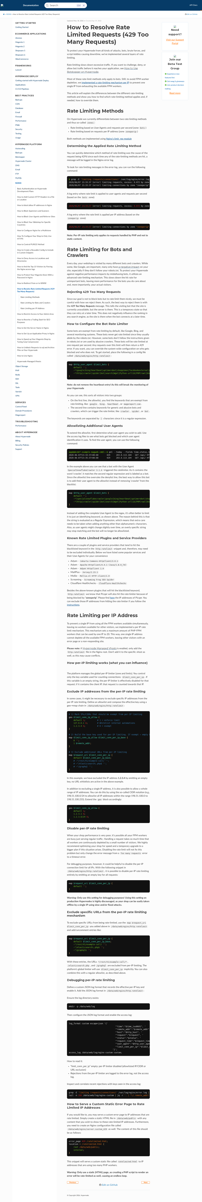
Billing (17, 441)
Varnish (18, 392)
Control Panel (21, 407)
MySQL (18, 178)
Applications (20, 85)
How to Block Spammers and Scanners (33, 211)
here (112, 598)
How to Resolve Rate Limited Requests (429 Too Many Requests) (36, 290)
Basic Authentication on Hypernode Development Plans (32, 190)
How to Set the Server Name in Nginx (33, 328)
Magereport (20, 415)
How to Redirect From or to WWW (31, 283)
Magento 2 (20, 47)
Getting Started (21, 27)
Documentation (31, 5)
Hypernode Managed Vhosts (29, 362)
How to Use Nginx (25, 356)
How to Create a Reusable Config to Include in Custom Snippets (35, 251)
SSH (17, 379)
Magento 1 (20, 42)
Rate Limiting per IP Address (33, 309)
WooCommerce (22, 59)
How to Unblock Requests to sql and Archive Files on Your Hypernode (35, 349)
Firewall (18, 117)
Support (18, 449)
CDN (17, 104)
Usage (18, 138)
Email (17, 112)
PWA (17, 125)
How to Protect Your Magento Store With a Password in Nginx (35, 276)
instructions (73, 605)
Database (19, 108)
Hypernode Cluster (23, 161)
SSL (16, 383)
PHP (17, 371)
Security (18, 129)
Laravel (18, 70)
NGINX (8, 14)
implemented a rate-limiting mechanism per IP (105, 82)
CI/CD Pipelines (22, 89)
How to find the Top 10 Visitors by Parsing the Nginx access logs (34, 268)
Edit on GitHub (191, 14)
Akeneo (18, 38)
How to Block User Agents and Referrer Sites (36, 217)
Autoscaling (20, 149)
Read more (174, 93)
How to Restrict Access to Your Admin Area (35, 314)
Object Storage (21, 366)
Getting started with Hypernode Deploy (32, 81)
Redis (17, 375)
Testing (18, 134)
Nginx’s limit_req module (119, 139)
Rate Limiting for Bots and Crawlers (35, 303)
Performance (20, 121)
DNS (17, 166)
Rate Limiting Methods (30, 297)
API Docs (193, 5)
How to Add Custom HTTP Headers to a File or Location (35, 198)
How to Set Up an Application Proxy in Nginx (35, 334)
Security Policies (22, 445)
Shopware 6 (20, 55)
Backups (18, 100)
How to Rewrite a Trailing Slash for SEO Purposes (33, 321)
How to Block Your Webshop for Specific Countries (34, 223)
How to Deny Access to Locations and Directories (33, 259)
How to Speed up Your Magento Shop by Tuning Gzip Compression (34, 340)
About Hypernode (22, 437)
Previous (72, 1182)
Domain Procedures (23, 411)
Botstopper (20, 157)
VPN (17, 396)
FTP (17, 174)
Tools (17, 387)
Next (145, 1182)
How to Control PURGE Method (30, 244)
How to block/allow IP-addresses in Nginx (34, 205)
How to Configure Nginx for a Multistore (34, 231)
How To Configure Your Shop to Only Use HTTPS (34, 237)
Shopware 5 (20, 51)
